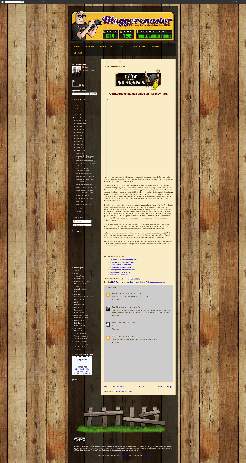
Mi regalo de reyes (82, 195)
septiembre (80, 129)
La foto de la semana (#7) (85, 198)
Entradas (78, 221)
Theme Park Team (80, 341)
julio (78, 135)
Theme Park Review (81, 339)
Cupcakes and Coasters (82, 281)
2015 (77, 109)
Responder (116, 300)
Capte (76, 273)
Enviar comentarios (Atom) (123, 391)
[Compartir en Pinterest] (139, 279)
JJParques (78, 286)
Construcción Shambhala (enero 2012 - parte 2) (85, 157)
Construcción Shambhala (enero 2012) (85, 180)
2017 (77, 103)
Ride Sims (79, 201)
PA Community (79, 300)
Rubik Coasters (79, 326)
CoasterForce (79, 276)
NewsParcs (78, 294)
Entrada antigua (165, 386)
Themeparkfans (79, 347)
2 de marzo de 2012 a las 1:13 (126, 336)
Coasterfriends (79, 278)
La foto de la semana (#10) (85, 161)
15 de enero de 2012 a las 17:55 (130, 307)
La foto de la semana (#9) (85, 173)
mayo (78, 141)
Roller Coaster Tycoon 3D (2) (86, 187)
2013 (77, 115)
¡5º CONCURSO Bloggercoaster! (82, 169)
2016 (77, 106)
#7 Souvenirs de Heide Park (118, 275)
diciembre (80, 120)
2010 (77, 212)
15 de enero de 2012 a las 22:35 (128, 323)
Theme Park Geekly (81, 336)
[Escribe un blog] (132, 279)
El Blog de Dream (80, 284)
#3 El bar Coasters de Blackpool (119, 265)
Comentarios (80, 225)
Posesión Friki (79, 320)
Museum (78, 53)
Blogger (145, 456)
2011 (77, 209)
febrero (79, 150)
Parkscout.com (79, 305)
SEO (113, 336)
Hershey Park (144, 282)
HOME (77, 46)
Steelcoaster (78, 331)
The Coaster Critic (80, 333)
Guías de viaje (138, 46)
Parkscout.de (78, 307)
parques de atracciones (158, 282)
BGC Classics (107, 46)
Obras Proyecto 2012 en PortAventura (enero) (84, 191)
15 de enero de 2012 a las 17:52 (130, 293)
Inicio (141, 386)
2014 (77, 112)
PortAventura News (81, 318)
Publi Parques (79, 323)
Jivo (113, 307)
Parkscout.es (78, 310)
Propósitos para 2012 (83, 204)
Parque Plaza (79, 312)
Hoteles (155, 46)
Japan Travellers (80, 289)
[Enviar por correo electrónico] (129, 279)
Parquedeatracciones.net (83, 315)
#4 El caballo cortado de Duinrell (119, 267)
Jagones (115, 293)
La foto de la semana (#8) (85, 184)
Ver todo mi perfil (88, 70)
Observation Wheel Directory (84, 297)
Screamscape (79, 328)
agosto (79, 132)
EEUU (113, 282)
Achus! (76, 271)
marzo (78, 147)
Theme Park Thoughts (82, 344)
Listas (123, 46)
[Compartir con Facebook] (136, 279)
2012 (77, 118)
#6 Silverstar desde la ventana (119, 272)
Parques (90, 46)
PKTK (76, 302)
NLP (75, 292)
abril (78, 144)
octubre (79, 126)
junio (78, 138)
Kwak (114, 323)
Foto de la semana (122, 282)
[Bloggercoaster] (75, 86)
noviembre (80, 123)
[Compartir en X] (134, 279)
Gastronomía (134, 282)
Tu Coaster (78, 349)
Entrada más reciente (114, 386)
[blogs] (75, 379)
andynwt (124, 456)
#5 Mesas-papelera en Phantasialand (121, 270)
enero (78, 153)
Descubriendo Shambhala (85, 176)
